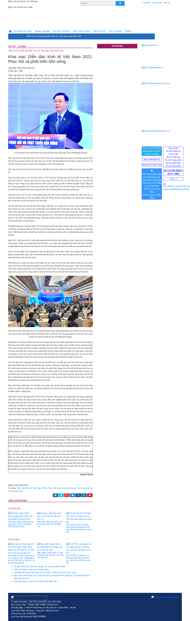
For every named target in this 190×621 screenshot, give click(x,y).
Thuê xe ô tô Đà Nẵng (151, 183)
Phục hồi (52, 488)
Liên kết (146, 2)
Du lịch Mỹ (173, 154)
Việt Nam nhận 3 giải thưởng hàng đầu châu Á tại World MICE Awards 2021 (20, 524)
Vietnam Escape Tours (152, 165)
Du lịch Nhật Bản (173, 163)
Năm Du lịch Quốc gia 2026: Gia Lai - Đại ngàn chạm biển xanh (54, 36)
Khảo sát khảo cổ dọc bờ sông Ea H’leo (31, 569)
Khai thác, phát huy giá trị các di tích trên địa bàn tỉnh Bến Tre (50, 524)
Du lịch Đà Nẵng (152, 154)
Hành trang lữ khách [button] (81, 31)
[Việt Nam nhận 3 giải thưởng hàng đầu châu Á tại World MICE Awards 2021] (21, 516)
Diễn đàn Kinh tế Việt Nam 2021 (32, 488)
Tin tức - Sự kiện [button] (42, 31)
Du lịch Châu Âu (173, 151)
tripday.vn (173, 179)
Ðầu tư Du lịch (99, 31)
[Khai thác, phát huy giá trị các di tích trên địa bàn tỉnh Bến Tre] (50, 516)
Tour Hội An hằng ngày (152, 180)
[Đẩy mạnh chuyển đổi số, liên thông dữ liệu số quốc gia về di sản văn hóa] (50, 547)
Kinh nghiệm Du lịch (151, 151)
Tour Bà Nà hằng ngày (151, 174)
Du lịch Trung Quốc (173, 160)
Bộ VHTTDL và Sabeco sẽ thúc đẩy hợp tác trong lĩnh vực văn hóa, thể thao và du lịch (78, 559)
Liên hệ (167, 2)
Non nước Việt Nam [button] (61, 31)
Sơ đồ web (157, 2)
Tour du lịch (173, 148)
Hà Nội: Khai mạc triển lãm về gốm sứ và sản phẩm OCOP (39, 566)
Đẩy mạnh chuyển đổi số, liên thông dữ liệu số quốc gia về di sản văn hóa (50, 554)
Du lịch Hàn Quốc (173, 166)
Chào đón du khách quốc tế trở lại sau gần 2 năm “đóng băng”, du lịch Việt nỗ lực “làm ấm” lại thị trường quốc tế (21, 559)
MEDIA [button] (128, 31)
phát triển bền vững (66, 488)
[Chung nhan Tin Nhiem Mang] (165, 597)
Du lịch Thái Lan (173, 157)
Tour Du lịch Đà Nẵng (152, 148)
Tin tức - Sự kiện (17, 46)
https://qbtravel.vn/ (152, 159)
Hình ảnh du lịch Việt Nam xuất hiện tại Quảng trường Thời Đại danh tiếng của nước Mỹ (79, 528)
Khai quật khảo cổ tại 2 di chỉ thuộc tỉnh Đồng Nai (35, 581)
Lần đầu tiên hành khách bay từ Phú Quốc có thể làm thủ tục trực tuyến (45, 572)
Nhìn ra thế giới (115, 31)
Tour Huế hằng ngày (151, 177)
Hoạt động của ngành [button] (23, 31)
